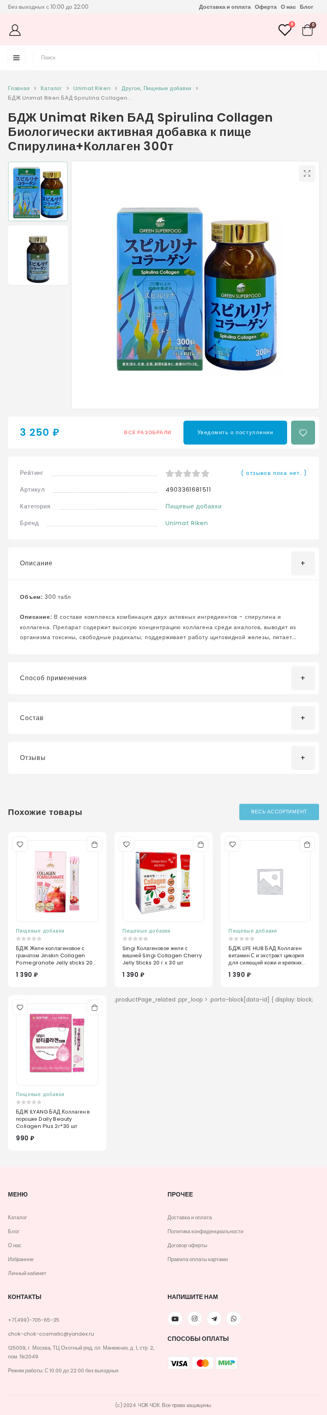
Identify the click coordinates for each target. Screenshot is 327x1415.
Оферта (266, 7)
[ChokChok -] (160, 30)
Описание (36, 563)
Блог (306, 7)
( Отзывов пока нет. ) (274, 473)
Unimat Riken (186, 523)
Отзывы (33, 757)
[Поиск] (308, 56)
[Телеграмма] (214, 1318)
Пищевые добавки (193, 506)
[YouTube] (175, 1318)
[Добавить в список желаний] (303, 433)
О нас (288, 7)
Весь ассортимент (279, 811)
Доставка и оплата (225, 7)
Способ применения (53, 678)
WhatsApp (233, 1318)
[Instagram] (194, 1318)
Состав (32, 717)
